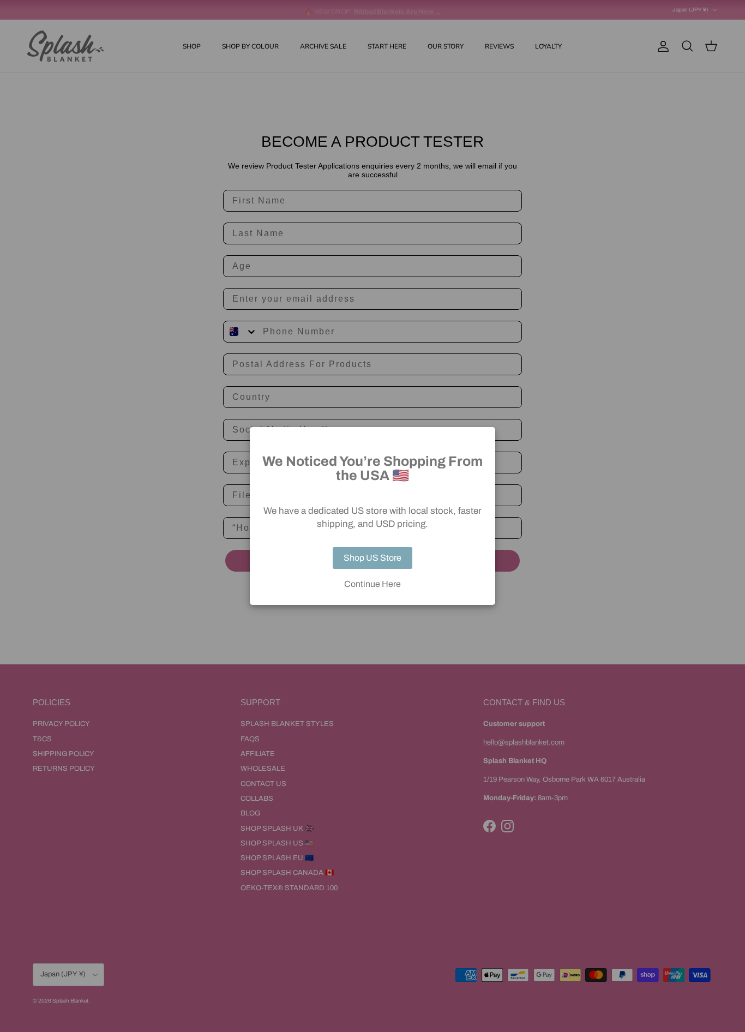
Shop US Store (372, 557)
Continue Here (372, 584)
